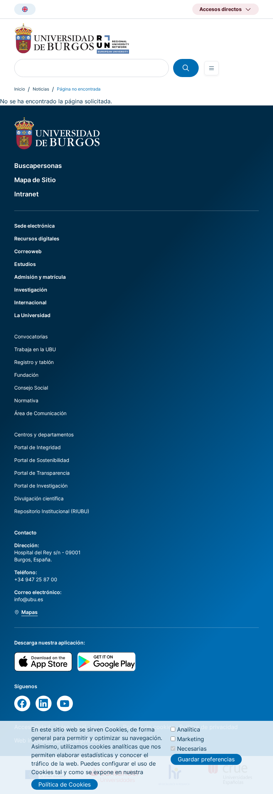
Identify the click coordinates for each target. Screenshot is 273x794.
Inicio (19, 89)
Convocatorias (31, 336)
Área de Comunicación (40, 413)
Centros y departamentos (44, 434)
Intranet (26, 194)
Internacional (30, 302)
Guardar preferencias (206, 759)
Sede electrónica (34, 226)
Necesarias (192, 748)
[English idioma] (25, 9)
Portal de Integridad (37, 447)
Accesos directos (220, 9)
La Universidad (32, 315)
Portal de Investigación (41, 486)
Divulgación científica (39, 498)
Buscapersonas (38, 165)
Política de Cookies (64, 784)
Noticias (41, 89)
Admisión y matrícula (40, 277)
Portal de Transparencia (42, 473)
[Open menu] (211, 68)
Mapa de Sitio (35, 180)
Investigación (30, 290)
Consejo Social (31, 388)
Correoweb (28, 251)
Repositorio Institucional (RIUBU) (51, 511)
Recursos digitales (36, 238)
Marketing (190, 739)
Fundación (26, 375)
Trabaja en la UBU (35, 349)
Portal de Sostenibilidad (41, 460)
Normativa (26, 400)
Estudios (25, 264)
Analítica (188, 729)
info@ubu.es (28, 599)
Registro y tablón (34, 362)
